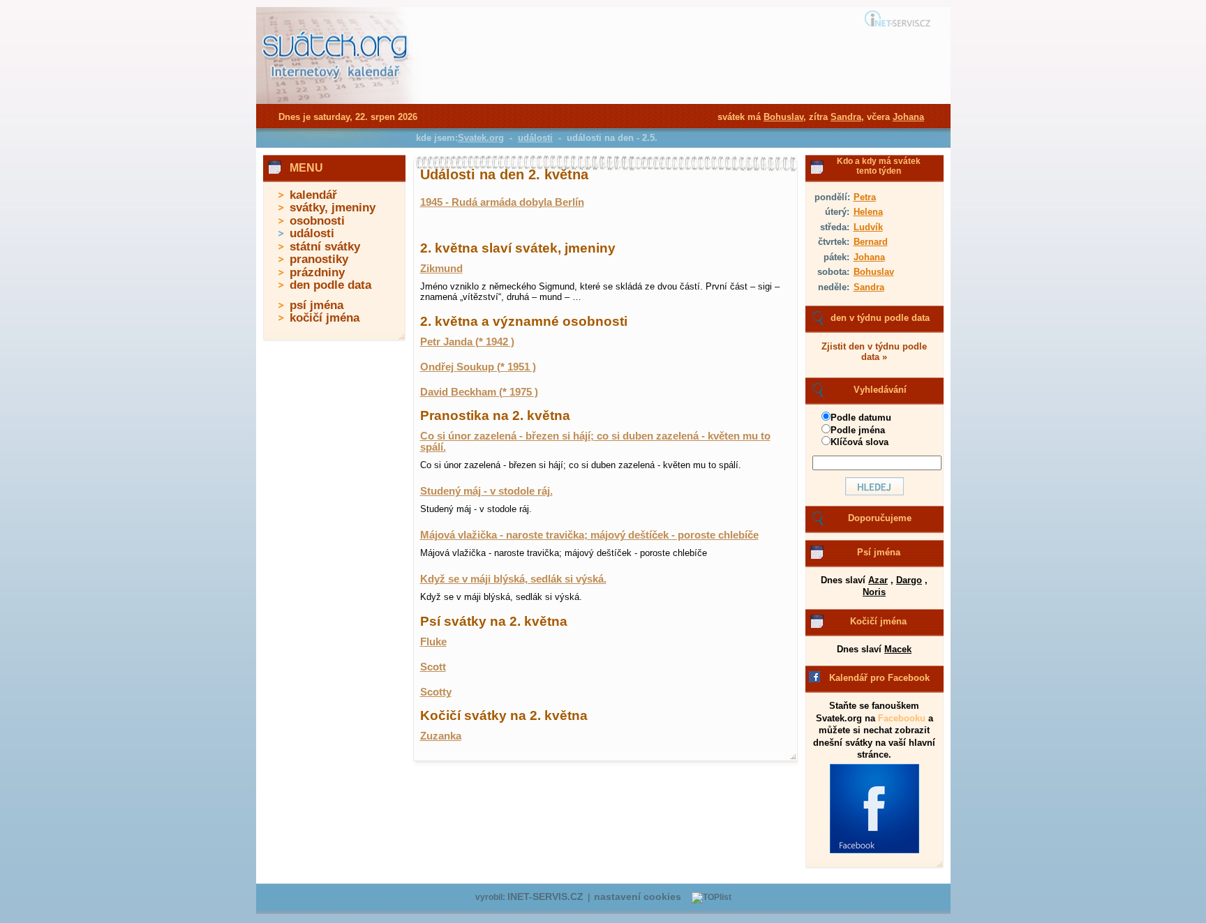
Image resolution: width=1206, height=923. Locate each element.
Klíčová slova (859, 442)
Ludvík (868, 227)
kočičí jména (324, 317)
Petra (865, 197)
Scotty (436, 692)
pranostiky (319, 259)
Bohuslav (874, 272)
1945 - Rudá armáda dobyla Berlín (502, 202)
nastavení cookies (637, 897)
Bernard (871, 242)
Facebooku (901, 718)
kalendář (313, 195)
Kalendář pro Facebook (879, 678)
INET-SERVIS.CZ (545, 897)
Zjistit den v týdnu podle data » (874, 351)
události (312, 233)
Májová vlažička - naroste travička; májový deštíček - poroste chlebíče (589, 535)
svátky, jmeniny (332, 207)
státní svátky (325, 246)
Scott (433, 667)
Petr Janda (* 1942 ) (467, 341)
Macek (897, 649)
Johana (869, 257)
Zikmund (441, 268)
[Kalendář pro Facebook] (874, 850)
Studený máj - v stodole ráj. (486, 491)
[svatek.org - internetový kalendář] (336, 101)
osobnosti (317, 220)
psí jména (316, 305)
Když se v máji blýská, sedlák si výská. (513, 579)
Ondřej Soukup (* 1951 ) (478, 367)
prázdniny (317, 272)
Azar (878, 580)
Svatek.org (481, 138)
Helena (868, 212)
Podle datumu (861, 417)
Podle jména (858, 430)
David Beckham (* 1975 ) (479, 392)
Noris (874, 592)
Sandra (869, 287)
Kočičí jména (878, 621)
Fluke (433, 641)
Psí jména (878, 552)
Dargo (909, 580)
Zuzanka (440, 736)
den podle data (330, 285)
